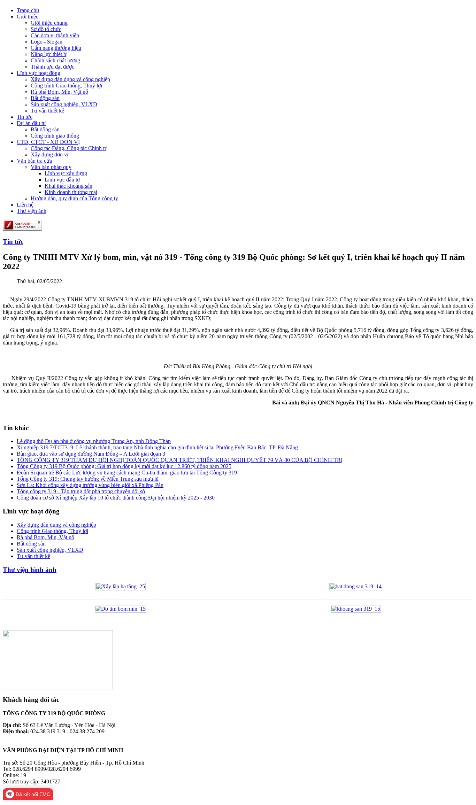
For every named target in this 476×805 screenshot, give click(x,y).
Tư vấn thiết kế (47, 111)
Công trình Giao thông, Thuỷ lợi (66, 85)
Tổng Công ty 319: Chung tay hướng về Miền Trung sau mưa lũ (88, 479)
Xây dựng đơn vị (49, 154)
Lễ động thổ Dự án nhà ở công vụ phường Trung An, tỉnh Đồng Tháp (94, 441)
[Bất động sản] (355, 586)
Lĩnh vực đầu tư (62, 180)
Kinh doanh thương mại (71, 192)
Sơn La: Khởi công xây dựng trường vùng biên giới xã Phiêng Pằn (90, 485)
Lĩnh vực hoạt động (38, 73)
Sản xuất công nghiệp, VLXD (64, 104)
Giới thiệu (28, 17)
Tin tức (24, 117)
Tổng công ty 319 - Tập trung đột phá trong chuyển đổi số (81, 491)
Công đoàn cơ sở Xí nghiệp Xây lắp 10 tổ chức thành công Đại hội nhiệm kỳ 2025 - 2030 (116, 498)
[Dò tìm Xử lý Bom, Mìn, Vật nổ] (120, 609)
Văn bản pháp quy (51, 167)
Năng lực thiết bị (49, 54)
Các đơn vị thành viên (55, 35)
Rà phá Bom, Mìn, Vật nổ (59, 92)
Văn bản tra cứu (34, 161)
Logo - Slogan (46, 42)
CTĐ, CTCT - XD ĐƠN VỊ (48, 142)
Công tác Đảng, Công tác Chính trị (69, 148)
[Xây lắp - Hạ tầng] (120, 586)
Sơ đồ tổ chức (46, 29)
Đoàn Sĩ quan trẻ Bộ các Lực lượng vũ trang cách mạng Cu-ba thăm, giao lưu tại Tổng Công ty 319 (127, 472)
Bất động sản (45, 98)
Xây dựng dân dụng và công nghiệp (70, 79)
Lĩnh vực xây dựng (66, 173)
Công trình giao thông (55, 136)
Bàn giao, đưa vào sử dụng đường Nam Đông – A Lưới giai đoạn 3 (91, 454)
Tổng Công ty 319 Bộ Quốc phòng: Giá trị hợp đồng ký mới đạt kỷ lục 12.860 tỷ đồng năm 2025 (124, 466)
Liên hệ (25, 205)
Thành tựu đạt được (52, 67)
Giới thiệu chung (49, 23)
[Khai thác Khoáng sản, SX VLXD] (356, 609)
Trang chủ (28, 10)
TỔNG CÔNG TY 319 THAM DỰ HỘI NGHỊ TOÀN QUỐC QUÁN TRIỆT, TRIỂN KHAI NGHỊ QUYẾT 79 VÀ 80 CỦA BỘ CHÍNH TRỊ (180, 460)
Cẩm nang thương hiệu (56, 48)
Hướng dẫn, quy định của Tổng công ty (74, 198)
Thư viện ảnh (31, 211)
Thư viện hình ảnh (29, 569)
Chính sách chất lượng (55, 60)
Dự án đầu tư (31, 123)
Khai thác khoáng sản (68, 186)
